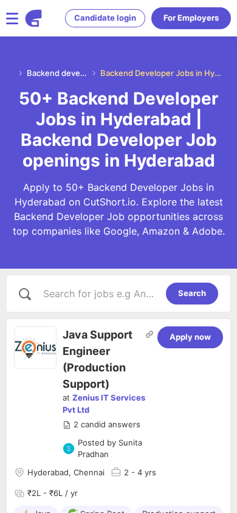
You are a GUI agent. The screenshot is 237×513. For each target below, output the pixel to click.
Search (192, 293)
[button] (101, 425)
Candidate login (105, 17)
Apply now (190, 337)
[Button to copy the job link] (149, 334)
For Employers (191, 17)
